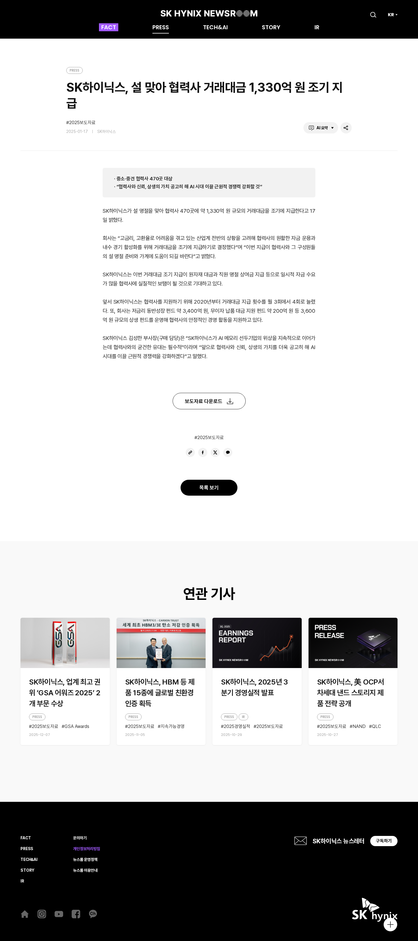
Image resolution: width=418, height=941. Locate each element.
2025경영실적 (237, 726)
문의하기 (79, 838)
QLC (376, 726)
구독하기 (384, 841)
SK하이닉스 (106, 131)
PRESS (160, 27)
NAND (359, 726)
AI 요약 (322, 128)
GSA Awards (77, 726)
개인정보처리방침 (86, 849)
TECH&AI (215, 27)
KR (391, 14)
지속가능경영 (173, 726)
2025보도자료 (82, 122)
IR (316, 27)
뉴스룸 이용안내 (85, 870)
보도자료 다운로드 (203, 401)
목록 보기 (209, 488)
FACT (108, 27)
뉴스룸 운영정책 (85, 859)
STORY (271, 27)
